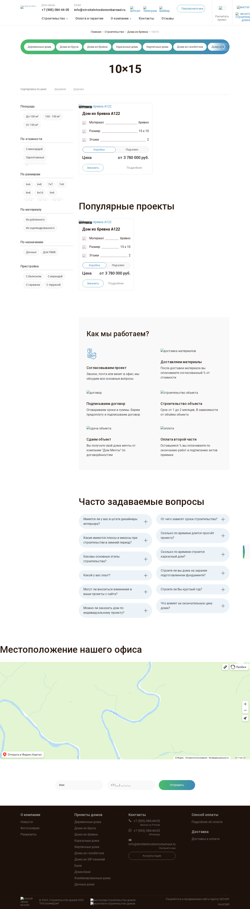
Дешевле (60, 89)
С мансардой (34, 149)
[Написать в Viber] (165, 8)
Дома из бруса (69, 46)
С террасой (53, 284)
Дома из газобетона (190, 46)
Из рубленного (35, 219)
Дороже (78, 89)
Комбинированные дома (92, 878)
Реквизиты (29, 834)
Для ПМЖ (49, 252)
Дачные (31, 252)
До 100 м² (32, 116)
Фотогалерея (30, 828)
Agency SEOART (219, 899)
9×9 (52, 192)
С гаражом (33, 284)
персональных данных (158, 796)
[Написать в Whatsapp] (135, 8)
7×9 (61, 184)
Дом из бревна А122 (101, 113)
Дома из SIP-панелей (89, 859)
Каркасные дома (127, 46)
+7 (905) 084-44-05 (55, 10)
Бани (78, 865)
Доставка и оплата (206, 839)
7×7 (50, 184)
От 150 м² (32, 124)
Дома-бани (82, 872)
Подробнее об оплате (207, 822)
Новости (27, 822)
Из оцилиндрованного (40, 228)
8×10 (40, 192)
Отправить (177, 785)
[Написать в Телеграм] (150, 8)
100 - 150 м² (52, 116)
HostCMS (223, 904)
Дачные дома (84, 884)
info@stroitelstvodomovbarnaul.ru (99, 10)
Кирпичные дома (157, 46)
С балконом (33, 276)
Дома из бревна (97, 46)
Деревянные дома (39, 46)
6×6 (28, 184)
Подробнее (134, 167)
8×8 (28, 192)
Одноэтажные (35, 157)
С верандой (55, 276)
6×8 (39, 184)
